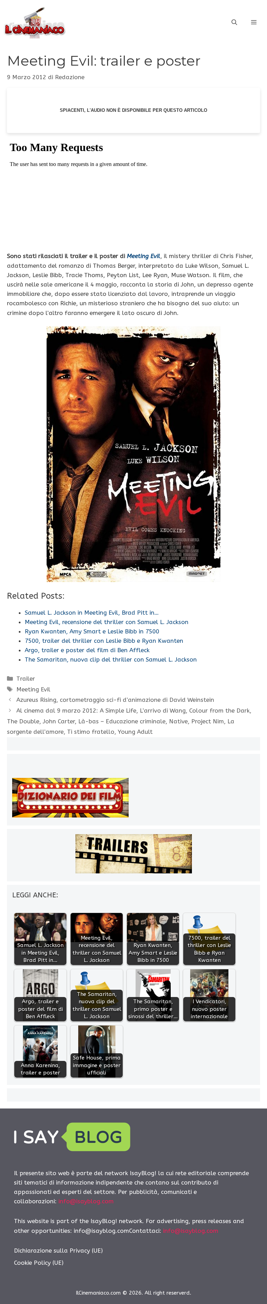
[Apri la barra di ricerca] (234, 22)
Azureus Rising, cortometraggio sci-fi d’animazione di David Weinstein (115, 699)
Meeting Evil (143, 255)
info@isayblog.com (86, 1201)
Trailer (25, 678)
